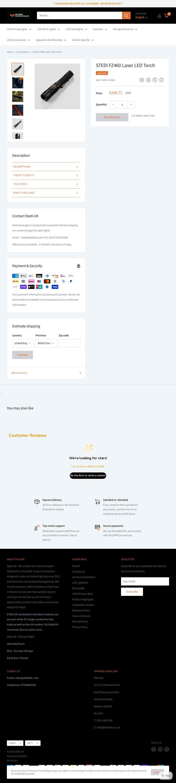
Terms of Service (81, 616)
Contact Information (83, 577)
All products (22, 51)
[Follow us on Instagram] (160, 749)
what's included (45, 192)
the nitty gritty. (45, 175)
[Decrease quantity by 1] (113, 104)
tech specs (45, 184)
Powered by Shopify (17, 756)
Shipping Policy (81, 610)
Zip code (64, 335)
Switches (98, 29)
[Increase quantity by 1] (131, 104)
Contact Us (78, 571)
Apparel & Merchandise (49, 40)
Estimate (22, 355)
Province (41, 335)
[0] (166, 15)
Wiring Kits (78, 588)
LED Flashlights (74, 29)
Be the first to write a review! (88, 475)
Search (76, 566)
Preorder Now (112, 117)
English (12, 743)
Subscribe (132, 591)
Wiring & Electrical (123, 29)
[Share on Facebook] (141, 79)
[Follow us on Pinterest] (166, 749)
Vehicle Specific (81, 40)
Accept (157, 772)
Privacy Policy (80, 627)
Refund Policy (19, 373)
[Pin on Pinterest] (148, 79)
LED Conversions (16, 40)
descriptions (45, 166)
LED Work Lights (46, 29)
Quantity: (101, 104)
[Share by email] (161, 79)
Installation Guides (83, 605)
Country (17, 335)
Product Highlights (83, 599)
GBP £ (30, 743)
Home (10, 51)
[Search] (126, 15)
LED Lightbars (80, 582)
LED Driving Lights (17, 29)
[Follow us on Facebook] (153, 749)
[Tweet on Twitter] (154, 79)
